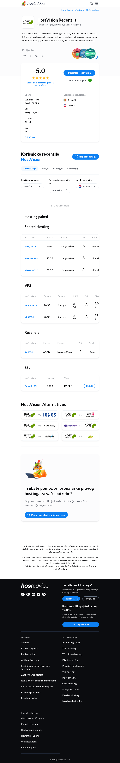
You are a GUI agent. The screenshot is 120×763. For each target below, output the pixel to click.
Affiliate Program (30, 660)
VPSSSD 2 (29, 317)
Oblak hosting (69, 683)
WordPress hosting (72, 654)
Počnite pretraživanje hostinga (48, 514)
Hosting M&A (79, 624)
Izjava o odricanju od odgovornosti (38, 680)
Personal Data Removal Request (37, 686)
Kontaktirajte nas (29, 648)
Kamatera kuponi (29, 724)
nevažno (28, 186)
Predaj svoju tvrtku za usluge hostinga (35, 667)
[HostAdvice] (33, 3)
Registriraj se (71, 598)
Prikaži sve (30, 137)
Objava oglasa (92, 10)
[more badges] (96, 57)
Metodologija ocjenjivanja (72, 10)
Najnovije (57, 189)
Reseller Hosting (70, 695)
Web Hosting (69, 648)
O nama (25, 642)
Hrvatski (87, 186)
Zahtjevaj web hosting (32, 674)
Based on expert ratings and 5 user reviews (40, 83)
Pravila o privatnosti (31, 692)
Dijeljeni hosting (70, 660)
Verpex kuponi (28, 747)
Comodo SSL (31, 386)
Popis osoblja (28, 654)
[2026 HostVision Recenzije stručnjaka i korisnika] (24, 56)
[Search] (91, 3)
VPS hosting (68, 671)
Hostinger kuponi (30, 735)
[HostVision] (28, 22)
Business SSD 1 (32, 258)
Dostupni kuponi (80, 80)
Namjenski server (71, 689)
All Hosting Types (71, 642)
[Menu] (96, 3)
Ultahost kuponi (29, 741)
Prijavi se (90, 598)
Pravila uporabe (29, 698)
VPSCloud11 (31, 305)
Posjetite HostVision (79, 72)
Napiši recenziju (87, 156)
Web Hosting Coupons (32, 718)
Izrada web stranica (72, 701)
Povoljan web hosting (73, 665)
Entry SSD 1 (30, 246)
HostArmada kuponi (31, 729)
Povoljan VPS (69, 677)
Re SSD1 (29, 352)
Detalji (89, 386)
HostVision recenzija (57, 19)
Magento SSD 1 (32, 270)
